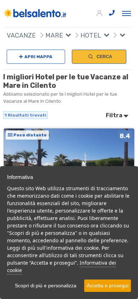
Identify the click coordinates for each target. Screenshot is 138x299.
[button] (67, 36)
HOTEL (90, 35)
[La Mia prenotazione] (100, 13)
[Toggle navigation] (126, 13)
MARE (53, 35)
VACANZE (21, 35)
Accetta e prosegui (107, 285)
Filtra (114, 115)
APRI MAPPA (38, 56)
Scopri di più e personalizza (45, 285)
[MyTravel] (35, 13)
